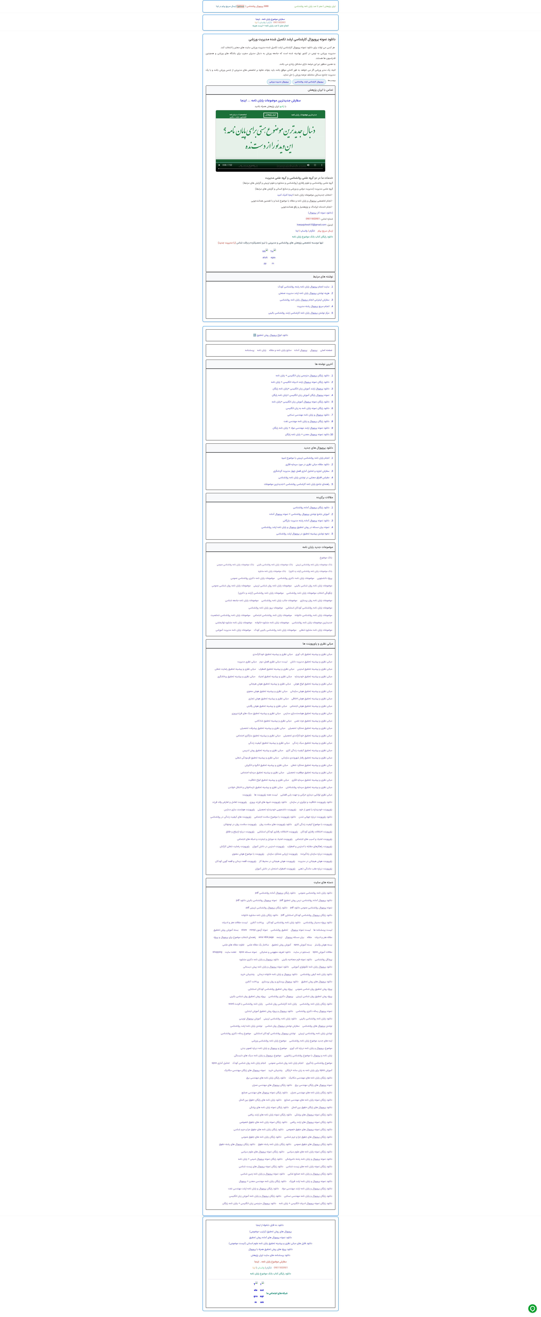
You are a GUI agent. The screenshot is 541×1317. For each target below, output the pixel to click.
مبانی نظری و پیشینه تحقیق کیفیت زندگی (269, 743)
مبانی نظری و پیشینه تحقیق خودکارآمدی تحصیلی (307, 736)
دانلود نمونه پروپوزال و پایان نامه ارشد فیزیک (310, 1181)
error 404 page (266, 937)
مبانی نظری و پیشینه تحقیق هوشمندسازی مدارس (307, 713)
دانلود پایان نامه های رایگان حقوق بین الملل (260, 1100)
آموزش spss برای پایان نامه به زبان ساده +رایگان (308, 1070)
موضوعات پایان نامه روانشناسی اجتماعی (272, 615)
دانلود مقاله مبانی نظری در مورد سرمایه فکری (307, 464)
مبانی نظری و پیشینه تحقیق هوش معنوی (267, 691)
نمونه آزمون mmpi (259, 930)
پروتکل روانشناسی (323, 959)
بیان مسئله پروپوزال (294, 937)
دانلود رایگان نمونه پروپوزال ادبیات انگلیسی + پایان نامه (305, 1203)
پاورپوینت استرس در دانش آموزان (268, 846)
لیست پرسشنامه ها (322, 930)
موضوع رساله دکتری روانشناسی (236, 1033)
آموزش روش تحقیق (281, 945)
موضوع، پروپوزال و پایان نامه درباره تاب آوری (311, 1048)
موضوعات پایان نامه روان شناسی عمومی (231, 586)
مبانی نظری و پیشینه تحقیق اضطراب (276, 669)
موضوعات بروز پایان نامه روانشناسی (266, 608)
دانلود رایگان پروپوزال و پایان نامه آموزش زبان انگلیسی (255, 1196)
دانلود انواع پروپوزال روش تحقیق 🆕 (270, 335)
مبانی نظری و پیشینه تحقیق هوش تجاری (269, 699)
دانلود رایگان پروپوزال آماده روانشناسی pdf (275, 893)
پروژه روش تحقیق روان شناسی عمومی (313, 989)
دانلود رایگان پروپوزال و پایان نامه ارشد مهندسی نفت (253, 1189)
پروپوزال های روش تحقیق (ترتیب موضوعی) (271, 1231)
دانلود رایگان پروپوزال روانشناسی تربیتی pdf (266, 908)
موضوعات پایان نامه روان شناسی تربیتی (272, 586)
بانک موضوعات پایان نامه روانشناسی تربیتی (314, 564)
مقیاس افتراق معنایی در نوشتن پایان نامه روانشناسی (303, 477)
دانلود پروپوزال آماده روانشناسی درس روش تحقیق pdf (306, 900)
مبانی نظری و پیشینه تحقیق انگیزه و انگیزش (266, 765)
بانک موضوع (326, 558)
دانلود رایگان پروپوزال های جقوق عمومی (313, 1144)
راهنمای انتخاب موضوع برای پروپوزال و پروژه (235, 937)
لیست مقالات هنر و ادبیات (235, 922)
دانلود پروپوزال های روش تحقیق (316, 982)
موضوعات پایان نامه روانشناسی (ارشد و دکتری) (261, 593)
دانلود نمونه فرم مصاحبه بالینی (297, 959)
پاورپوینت (246, 795)
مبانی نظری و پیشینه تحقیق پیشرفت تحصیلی (262, 728)
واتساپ (262, 22)
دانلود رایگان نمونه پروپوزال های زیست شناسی (261, 1166)
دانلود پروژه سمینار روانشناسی (317, 922)
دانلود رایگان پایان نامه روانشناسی (316, 1004)
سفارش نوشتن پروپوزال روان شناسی (282, 1026)
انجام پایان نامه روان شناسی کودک (249, 1063)
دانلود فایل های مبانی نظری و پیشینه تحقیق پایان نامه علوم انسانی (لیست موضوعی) (270, 1243)
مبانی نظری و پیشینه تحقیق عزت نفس (313, 721)
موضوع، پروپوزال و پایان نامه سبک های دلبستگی (257, 1055)
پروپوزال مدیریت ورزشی (279, 81)
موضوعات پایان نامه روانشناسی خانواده (313, 615)
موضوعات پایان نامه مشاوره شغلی (315, 630)
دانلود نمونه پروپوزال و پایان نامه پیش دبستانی (266, 967)
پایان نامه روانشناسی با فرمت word (246, 1004)
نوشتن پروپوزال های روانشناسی (317, 1026)
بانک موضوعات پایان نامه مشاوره (272, 571)
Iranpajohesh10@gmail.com (311, 225)
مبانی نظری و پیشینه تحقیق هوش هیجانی (270, 684)
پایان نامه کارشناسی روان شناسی (281, 1004)
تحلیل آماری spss (221, 1063)
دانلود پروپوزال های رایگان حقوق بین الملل (311, 1107)
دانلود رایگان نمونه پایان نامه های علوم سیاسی (309, 1152)
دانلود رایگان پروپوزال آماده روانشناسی (311, 507)
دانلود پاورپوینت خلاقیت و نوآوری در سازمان (311, 802)
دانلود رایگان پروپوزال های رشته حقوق (237, 1144)
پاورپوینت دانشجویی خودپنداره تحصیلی (277, 809)
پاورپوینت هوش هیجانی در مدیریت (315, 861)
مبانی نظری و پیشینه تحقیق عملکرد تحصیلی (310, 728)
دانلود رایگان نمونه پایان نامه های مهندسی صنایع (308, 1100)
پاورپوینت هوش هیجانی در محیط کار (277, 861)
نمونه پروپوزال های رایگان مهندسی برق (313, 1085)
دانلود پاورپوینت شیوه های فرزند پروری (268, 802)
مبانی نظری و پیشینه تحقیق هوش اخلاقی (311, 699)
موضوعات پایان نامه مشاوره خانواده (272, 622)
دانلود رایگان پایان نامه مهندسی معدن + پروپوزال (262, 1181)
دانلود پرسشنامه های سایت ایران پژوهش (270, 1255)
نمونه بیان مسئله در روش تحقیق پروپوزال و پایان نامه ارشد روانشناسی (295, 527)
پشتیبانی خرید (247, 974)
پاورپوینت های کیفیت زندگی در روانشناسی (230, 817)
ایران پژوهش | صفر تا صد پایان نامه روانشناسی (314, 6)
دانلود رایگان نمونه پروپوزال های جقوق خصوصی (309, 1129)
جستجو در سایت (301, 952)
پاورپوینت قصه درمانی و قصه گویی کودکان (235, 861)
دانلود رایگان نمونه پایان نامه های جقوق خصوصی (263, 1122)
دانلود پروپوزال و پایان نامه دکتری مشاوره (259, 959)
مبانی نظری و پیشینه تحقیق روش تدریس (263, 750)
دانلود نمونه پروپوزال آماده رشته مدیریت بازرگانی (306, 521)
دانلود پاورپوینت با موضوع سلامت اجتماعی (275, 817)
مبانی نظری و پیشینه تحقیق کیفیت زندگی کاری (309, 750)
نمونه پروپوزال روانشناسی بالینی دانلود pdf (256, 900)
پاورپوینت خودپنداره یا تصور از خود (315, 809)
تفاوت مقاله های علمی (233, 945)
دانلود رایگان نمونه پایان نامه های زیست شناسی (309, 1166)
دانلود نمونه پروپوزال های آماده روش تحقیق (270, 1237)
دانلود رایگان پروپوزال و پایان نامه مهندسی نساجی (308, 1196)
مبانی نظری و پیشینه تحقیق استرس (314, 669)
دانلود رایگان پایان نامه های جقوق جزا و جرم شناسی (258, 1129)
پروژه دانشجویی (324, 578)
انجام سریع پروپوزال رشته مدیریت (313, 306)
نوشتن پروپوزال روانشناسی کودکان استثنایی (275, 1033)
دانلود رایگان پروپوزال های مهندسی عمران (272, 1085)
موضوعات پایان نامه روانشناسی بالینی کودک (275, 630)
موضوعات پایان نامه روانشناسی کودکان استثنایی (309, 608)
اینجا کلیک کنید (285, 195)
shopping (217, 952)
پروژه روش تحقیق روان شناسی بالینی (248, 996)
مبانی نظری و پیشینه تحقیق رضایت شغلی (235, 669)
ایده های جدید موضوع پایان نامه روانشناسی (310, 1041)
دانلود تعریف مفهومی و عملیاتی (275, 952)
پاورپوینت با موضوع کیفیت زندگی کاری (313, 824)
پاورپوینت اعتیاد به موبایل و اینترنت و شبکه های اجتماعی (264, 839)
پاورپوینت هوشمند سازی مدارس (239, 809)
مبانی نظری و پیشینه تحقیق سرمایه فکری (312, 780)
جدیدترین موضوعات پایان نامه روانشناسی (312, 622)
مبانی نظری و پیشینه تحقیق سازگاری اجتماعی (258, 736)
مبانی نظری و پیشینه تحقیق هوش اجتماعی (311, 706)
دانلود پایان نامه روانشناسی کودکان (284, 922)
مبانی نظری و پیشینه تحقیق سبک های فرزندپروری (256, 713)
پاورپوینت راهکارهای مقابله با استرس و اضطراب (309, 846)
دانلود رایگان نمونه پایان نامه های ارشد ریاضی (270, 1115)
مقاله (309, 937)
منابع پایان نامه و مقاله (280, 350)
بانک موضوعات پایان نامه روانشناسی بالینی (275, 564)
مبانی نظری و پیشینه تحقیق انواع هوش (313, 684)
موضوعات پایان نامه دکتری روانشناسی (296, 578)
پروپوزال (313, 350)
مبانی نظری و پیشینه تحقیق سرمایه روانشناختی (309, 787)
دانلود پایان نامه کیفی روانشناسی (316, 974)
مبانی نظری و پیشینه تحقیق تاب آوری (313, 654)
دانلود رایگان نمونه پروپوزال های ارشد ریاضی (311, 1122)
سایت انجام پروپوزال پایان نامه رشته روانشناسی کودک (303, 287)
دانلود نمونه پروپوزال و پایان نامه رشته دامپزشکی (308, 1159)
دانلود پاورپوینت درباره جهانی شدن (315, 817)
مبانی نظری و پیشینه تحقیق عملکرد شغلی (311, 765)
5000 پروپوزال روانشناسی (257, 6)
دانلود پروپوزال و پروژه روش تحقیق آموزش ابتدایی (269, 1011)
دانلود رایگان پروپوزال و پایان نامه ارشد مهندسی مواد (307, 1189)
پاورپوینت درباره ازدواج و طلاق (240, 832)
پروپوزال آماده (300, 350)
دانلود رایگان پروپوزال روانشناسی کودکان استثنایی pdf (306, 915)
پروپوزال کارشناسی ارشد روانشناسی (309, 81)
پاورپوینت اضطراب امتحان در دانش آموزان (275, 869)
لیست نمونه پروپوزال (301, 930)
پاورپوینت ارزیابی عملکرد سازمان (282, 854)
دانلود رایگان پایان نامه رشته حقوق (274, 1144)
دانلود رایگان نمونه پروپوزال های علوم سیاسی (262, 1152)
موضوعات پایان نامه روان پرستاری (316, 600)
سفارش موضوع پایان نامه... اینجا (270, 19)
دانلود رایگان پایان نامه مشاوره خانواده (259, 915)
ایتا (256, 22)
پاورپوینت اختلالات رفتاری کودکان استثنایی (277, 832)
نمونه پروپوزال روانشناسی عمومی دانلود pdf (311, 908)
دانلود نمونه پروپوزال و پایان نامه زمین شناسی (263, 1174)
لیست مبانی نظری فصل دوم (273, 662)
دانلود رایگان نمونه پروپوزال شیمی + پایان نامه (260, 1159)
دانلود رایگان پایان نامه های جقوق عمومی (261, 1137)
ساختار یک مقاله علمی (258, 945)
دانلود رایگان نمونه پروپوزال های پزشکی (313, 1115)
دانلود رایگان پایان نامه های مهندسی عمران (311, 1093)
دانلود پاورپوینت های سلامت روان (275, 824)
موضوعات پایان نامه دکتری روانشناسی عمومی (253, 578)
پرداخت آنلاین (257, 922)
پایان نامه (261, 350)
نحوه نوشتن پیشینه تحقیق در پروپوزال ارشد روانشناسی (302, 534)
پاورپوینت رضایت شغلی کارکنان (235, 846)
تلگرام (269, 22)
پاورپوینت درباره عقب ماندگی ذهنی (315, 869)
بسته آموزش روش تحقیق (226, 930)
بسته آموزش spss (303, 945)
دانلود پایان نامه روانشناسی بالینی (316, 1019)
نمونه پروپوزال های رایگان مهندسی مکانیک (245, 1070)
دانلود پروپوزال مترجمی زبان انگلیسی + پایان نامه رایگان (249, 1203)
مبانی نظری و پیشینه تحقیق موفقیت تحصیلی (309, 772)
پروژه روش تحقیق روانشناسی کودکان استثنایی (270, 989)
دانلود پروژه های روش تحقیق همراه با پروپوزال (271, 1249)
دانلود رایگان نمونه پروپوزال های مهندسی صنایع (265, 1093)
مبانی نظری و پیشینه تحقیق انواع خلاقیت (268, 780)
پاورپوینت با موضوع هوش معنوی (248, 854)
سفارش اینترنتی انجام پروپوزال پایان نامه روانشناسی (304, 300)
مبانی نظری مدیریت (247, 662)
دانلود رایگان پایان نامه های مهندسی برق (266, 1078)
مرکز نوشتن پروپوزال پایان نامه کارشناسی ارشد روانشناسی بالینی (298, 313)
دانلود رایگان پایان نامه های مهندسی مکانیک (310, 1078)
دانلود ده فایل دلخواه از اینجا (270, 1225)
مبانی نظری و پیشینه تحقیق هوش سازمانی (311, 691)
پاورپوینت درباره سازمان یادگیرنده (316, 854)
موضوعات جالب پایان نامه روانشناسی (279, 600)
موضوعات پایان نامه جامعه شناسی (242, 600)
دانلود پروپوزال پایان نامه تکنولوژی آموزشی (312, 967)
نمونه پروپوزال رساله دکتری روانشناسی (314, 1011)
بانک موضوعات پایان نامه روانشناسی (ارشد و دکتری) (310, 571)
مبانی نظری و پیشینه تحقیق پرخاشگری (236, 676)
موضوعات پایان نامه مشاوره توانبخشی (233, 622)
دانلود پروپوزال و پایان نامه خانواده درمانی (277, 974)
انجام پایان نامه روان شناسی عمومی (286, 1063)
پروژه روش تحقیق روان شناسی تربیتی (314, 996)
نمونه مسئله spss (248, 952)
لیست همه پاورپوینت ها (266, 795)
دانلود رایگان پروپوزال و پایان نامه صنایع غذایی (310, 1174)
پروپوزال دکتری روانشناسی (280, 996)
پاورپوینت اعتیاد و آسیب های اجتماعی (313, 839)
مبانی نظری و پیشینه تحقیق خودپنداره (313, 676)
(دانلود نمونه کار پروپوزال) (320, 213)
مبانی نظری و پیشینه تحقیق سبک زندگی (312, 743)
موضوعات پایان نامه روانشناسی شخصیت (230, 615)
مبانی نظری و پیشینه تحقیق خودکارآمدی (273, 654)
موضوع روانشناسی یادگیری (319, 1063)
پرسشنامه (249, 350)
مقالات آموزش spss (322, 952)
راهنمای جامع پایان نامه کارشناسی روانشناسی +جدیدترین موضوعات (296, 484)
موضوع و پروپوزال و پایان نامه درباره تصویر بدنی (264, 1048)
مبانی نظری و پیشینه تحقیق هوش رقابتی (267, 706)
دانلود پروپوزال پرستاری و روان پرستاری (280, 982)
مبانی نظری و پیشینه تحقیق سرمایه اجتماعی (262, 772)
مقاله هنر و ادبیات (323, 937)
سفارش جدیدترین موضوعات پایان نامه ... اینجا (270, 100)
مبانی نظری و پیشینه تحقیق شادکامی (273, 721)
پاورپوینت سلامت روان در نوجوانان (240, 824)
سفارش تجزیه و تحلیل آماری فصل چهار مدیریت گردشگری (301, 471)
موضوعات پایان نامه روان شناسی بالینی (313, 586)
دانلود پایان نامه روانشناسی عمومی (315, 893)
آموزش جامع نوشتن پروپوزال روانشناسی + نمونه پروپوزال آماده (299, 514)
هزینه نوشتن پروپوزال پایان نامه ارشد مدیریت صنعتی (304, 293)
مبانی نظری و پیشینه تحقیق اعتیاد (275, 676)
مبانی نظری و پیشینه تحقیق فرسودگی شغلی (257, 758)
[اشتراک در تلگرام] (273, 258)
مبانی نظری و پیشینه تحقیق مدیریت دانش (311, 662)
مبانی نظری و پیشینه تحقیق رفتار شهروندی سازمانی (306, 758)
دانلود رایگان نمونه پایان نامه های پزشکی (269, 1107)
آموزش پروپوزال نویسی (250, 1019)
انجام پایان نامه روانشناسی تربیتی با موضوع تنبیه (305, 458)
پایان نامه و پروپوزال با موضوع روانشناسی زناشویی (308, 1055)
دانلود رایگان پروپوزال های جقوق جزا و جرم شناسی (308, 1137)
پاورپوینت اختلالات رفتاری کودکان (316, 832)
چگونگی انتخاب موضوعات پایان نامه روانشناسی (309, 593)
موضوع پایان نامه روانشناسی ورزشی (269, 1041)
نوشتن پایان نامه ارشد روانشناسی (246, 1026)
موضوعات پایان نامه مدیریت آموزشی (233, 630)
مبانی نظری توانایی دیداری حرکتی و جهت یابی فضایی (306, 795)
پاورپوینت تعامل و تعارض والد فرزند (229, 802)
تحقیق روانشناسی (279, 930)
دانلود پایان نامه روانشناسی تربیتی (280, 1019)
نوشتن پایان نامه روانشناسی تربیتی (315, 1033)
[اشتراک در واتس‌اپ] (265, 258)
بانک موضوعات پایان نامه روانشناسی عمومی (235, 564)
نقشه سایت (230, 952)
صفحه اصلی (326, 350)
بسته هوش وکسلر (323, 945)
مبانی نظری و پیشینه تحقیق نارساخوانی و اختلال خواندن (255, 787)
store (244, 930)
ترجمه (279, 937)
